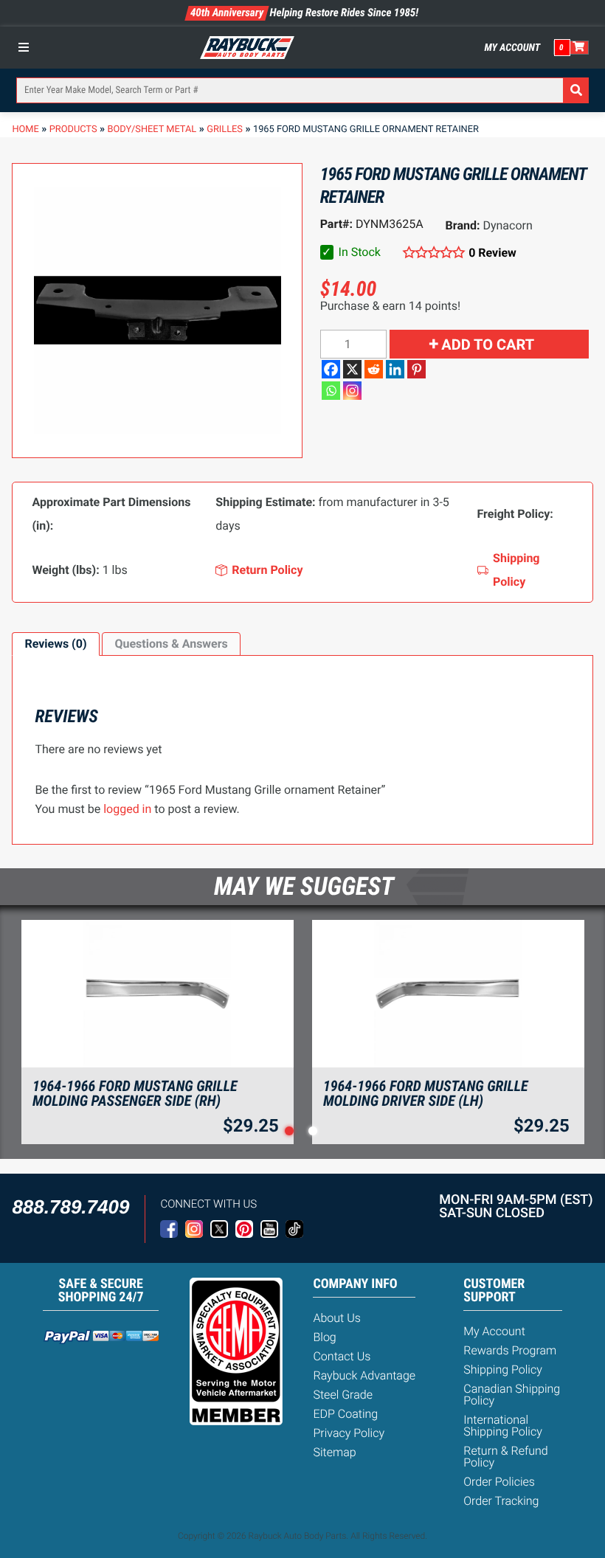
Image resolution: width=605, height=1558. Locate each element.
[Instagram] (352, 390)
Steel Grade (342, 1395)
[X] (352, 369)
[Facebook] (331, 369)
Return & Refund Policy (505, 1456)
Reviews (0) (55, 644)
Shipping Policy (502, 1370)
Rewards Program (509, 1350)
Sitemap (334, 1452)
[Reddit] (373, 369)
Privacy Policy (348, 1433)
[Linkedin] (395, 369)
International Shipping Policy (502, 1425)
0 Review (492, 253)
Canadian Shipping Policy (511, 1395)
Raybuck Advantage (364, 1375)
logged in (127, 809)
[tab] (55, 644)
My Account (513, 48)
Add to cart (487, 344)
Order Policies (499, 1482)
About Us (336, 1318)
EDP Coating (345, 1414)
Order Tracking (501, 1501)
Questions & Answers (170, 644)
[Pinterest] (416, 369)
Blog (324, 1337)
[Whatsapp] (331, 390)
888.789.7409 (70, 1206)
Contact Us (341, 1356)
